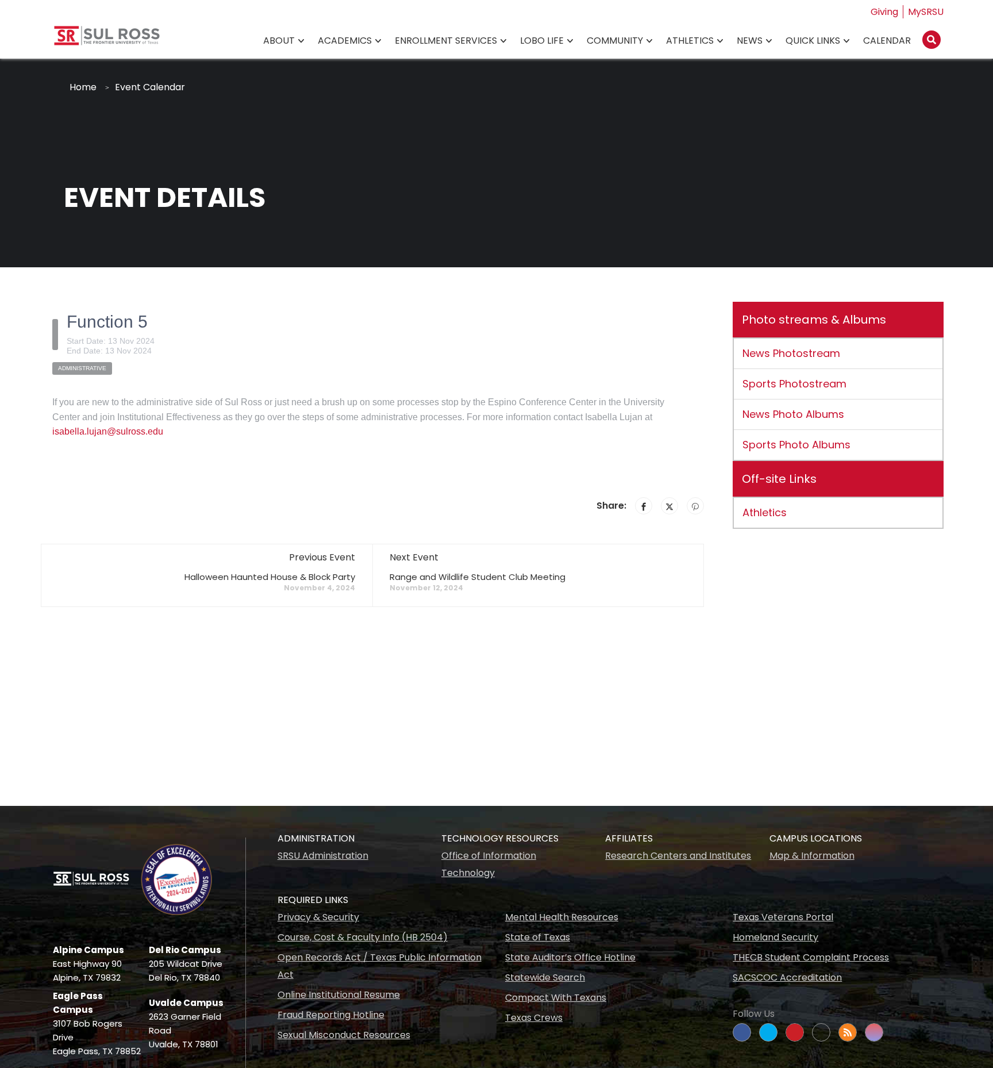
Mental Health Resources (561, 917)
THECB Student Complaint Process (811, 957)
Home (83, 87)
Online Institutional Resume (339, 994)
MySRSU (926, 11)
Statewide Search (545, 977)
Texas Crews (534, 1017)
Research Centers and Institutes (678, 855)
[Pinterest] (695, 505)
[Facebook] (643, 505)
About (279, 40)
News (750, 40)
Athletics (690, 40)
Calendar (887, 40)
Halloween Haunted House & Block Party (269, 577)
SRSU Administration (323, 855)
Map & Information (812, 855)
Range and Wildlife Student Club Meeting (477, 577)
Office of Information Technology (488, 864)
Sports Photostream (794, 384)
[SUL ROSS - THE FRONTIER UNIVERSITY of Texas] (106, 40)
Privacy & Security (318, 917)
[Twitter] (669, 505)
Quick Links (813, 40)
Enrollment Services (446, 40)
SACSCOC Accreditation (787, 977)
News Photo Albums (793, 414)
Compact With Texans (555, 997)
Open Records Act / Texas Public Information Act (380, 966)
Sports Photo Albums (796, 444)
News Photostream (791, 353)
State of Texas (537, 937)
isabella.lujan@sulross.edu (107, 431)
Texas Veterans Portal (783, 917)
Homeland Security (775, 937)
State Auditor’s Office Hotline (570, 957)
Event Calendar (150, 87)
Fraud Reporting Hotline (331, 1014)
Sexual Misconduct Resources (344, 1035)
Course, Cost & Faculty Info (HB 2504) (363, 937)
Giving (884, 11)
